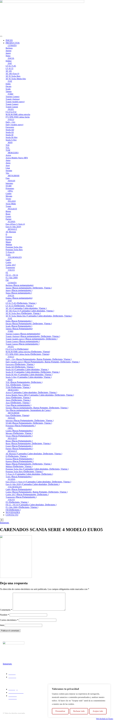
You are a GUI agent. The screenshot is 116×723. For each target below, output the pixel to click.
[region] (79, 700)
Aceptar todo (98, 711)
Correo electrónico (9, 620)
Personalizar (60, 711)
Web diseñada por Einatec (104, 719)
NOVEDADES (13, 512)
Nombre (4, 615)
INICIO (9, 40)
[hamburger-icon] (1, 36)
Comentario (6, 610)
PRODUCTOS (13, 43)
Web (2, 625)
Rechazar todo (79, 711)
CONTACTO (12, 515)
